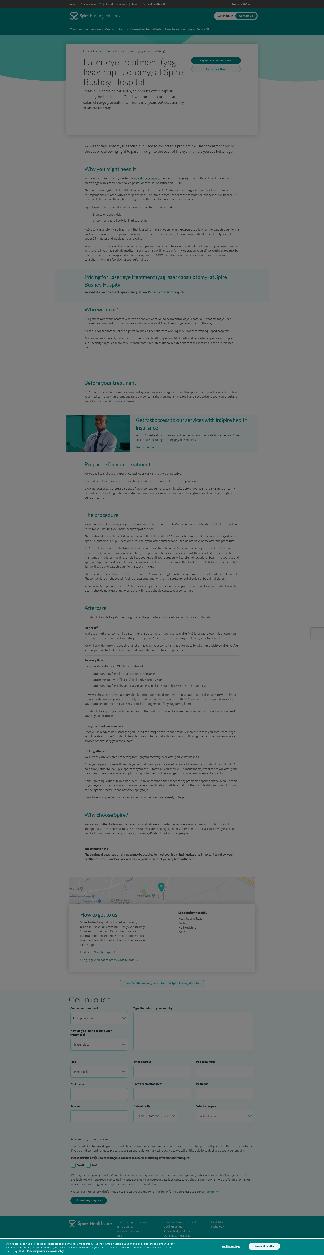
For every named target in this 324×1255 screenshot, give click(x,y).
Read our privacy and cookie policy (45, 1251)
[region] (162, 1246)
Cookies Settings (231, 1246)
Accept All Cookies (264, 1246)
